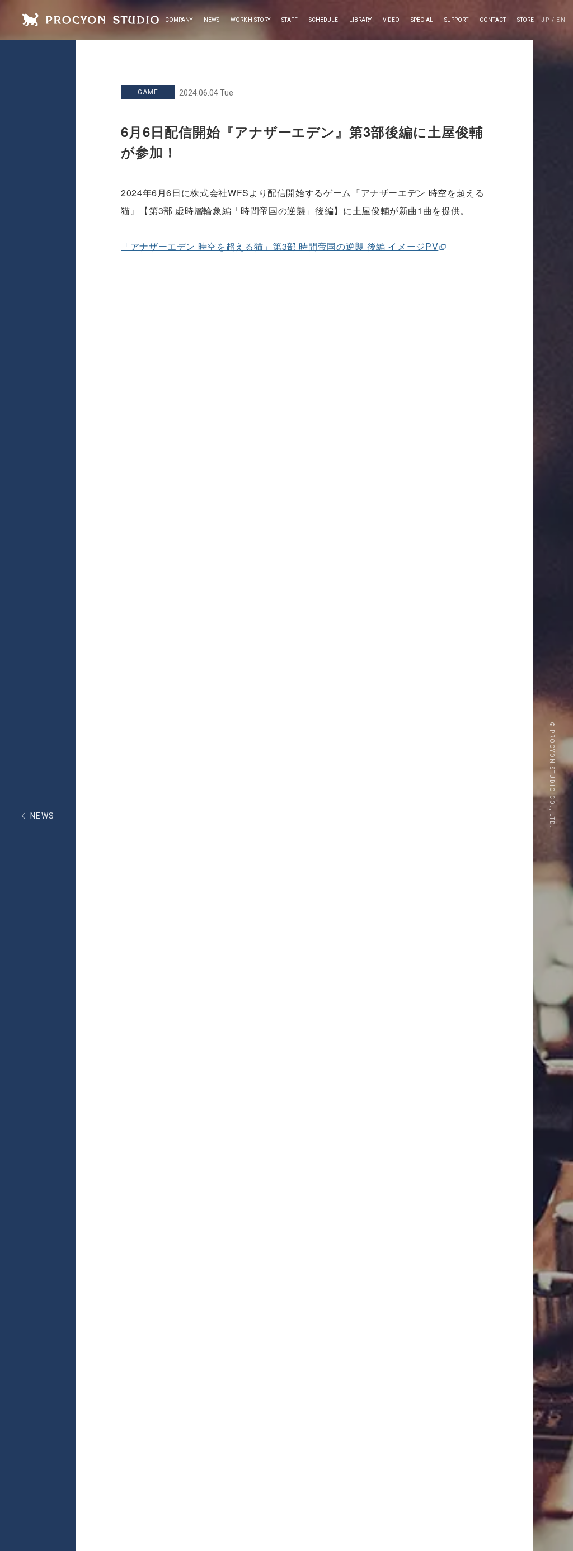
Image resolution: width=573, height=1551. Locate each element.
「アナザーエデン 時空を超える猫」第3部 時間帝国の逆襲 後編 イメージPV (279, 246)
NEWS (42, 815)
